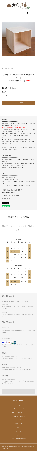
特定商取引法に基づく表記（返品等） (12, 190)
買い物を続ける (6, 198)
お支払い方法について (18, 408)
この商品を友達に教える (8, 192)
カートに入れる (20, 103)
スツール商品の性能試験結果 (18, 438)
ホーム (18, 405)
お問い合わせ (18, 423)
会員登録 (18, 431)
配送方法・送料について (18, 412)
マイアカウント (19, 427)
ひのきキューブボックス (7, 68)
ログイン (18, 434)
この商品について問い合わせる (10, 195)
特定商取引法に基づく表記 (18, 416)
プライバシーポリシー (18, 420)
